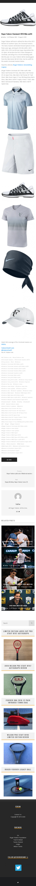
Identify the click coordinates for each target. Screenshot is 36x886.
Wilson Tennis (18, 846)
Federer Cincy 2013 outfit (10, 379)
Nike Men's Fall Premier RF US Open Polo (14, 413)
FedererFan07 (6, 402)
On (18, 835)
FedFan (4, 37)
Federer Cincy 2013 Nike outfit (11, 377)
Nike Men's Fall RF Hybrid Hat (11, 415)
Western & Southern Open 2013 (11, 448)
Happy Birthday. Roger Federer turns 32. (16, 481)
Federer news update (8, 388)
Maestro (20, 406)
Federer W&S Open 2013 (23, 393)
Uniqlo (18, 844)
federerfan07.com (7, 348)
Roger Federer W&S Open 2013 (11, 435)
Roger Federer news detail (10, 428)
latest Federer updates (9, 406)
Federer (18, 362)
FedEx (14, 402)
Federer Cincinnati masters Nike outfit (14, 370)
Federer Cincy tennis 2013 (10, 382)
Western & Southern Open (21, 446)
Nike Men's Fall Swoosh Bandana (12, 419)
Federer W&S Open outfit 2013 (11, 397)
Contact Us (17, 814)
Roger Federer (15, 424)
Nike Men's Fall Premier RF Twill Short (13, 410)
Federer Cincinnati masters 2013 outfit (14, 368)
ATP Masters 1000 (12, 37)
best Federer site (18, 357)
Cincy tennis (6, 362)
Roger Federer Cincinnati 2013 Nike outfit (14, 426)
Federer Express (25, 382)
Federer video (28, 390)
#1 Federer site (7, 357)
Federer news (18, 384)
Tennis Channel (18, 842)
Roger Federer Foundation (18, 837)
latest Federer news (13, 404)
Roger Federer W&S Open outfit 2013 (13, 439)
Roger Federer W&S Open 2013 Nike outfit (15, 437)
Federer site (6, 390)
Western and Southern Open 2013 (12, 452)
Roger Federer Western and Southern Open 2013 (17, 441)
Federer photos (21, 388)
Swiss (3, 444)
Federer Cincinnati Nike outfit (11, 375)
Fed (13, 362)
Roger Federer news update (10, 430)
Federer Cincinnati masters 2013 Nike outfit (15, 366)
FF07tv (3, 344)
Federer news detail (8, 386)
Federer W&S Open (8, 393)
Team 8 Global (18, 840)
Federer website (28, 397)
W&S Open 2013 (7, 446)
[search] (32, 623)
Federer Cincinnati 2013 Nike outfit (12, 364)
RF (3, 424)
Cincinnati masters (7, 359)
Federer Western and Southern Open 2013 (15, 399)
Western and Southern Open (10, 450)
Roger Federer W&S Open (10, 432)
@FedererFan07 (6, 350)
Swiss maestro (11, 444)
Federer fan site (7, 384)
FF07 (3, 404)
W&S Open (21, 444)
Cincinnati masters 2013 (22, 359)
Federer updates (17, 390)
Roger (7, 424)
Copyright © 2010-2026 (18, 817)
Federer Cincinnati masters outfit (12, 373)
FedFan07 (27, 402)
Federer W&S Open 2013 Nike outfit (13, 395)
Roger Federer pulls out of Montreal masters (19, 472)
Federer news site (21, 386)
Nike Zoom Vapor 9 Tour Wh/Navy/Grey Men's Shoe (17, 421)
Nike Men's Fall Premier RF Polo (12, 408)
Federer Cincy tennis (25, 379)
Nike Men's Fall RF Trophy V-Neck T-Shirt (14, 417)
